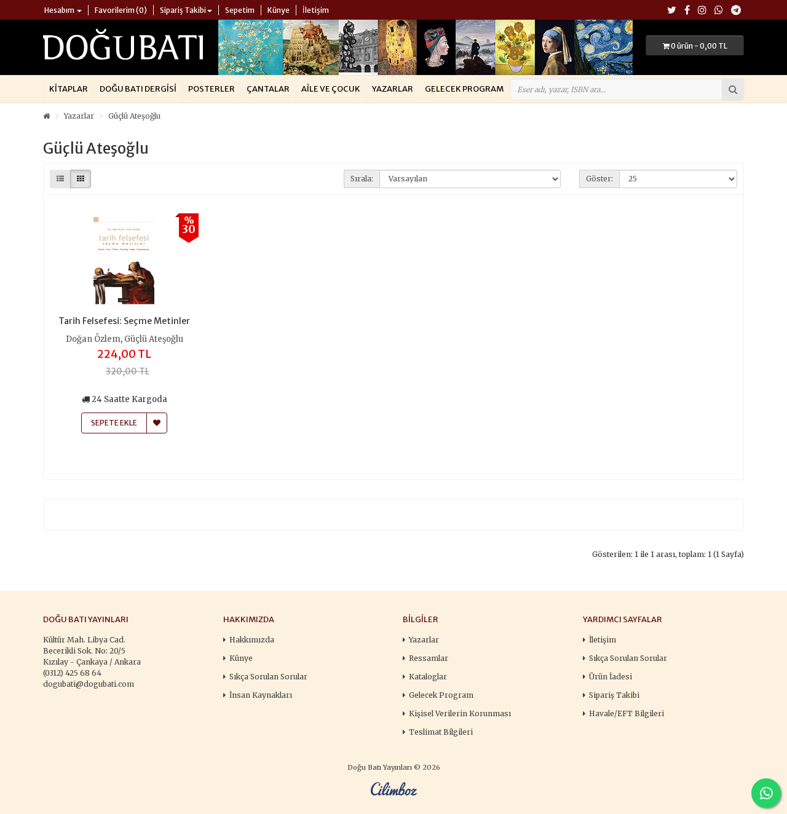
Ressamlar (428, 658)
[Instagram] (702, 10)
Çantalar (268, 89)
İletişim (602, 639)
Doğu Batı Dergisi (138, 89)
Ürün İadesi (610, 676)
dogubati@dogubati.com (88, 684)
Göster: (599, 178)
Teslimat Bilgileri (441, 732)
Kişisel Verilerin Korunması (460, 713)
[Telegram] (736, 10)
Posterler (211, 89)
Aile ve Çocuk (330, 89)
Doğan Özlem (93, 339)
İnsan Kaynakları (260, 695)
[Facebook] (687, 10)
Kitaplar (68, 89)
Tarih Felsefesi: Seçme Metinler (124, 320)
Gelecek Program (464, 89)
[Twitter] (671, 10)
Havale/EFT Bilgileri (626, 713)
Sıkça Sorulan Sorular (268, 676)
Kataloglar (428, 676)
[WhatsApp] (718, 10)
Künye (241, 658)
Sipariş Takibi (614, 695)
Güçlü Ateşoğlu (134, 116)
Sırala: (361, 178)
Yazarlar (392, 89)
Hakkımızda (251, 639)
